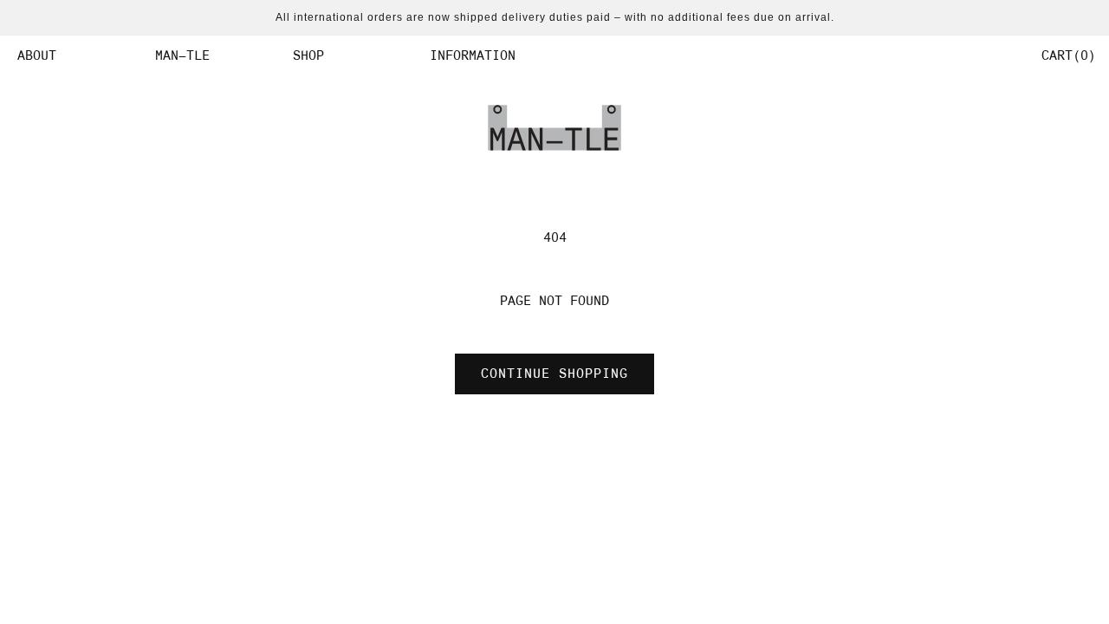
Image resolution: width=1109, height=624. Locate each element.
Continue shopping (554, 373)
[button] (73, 56)
